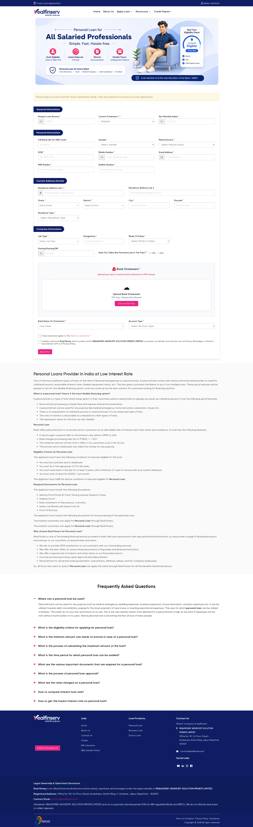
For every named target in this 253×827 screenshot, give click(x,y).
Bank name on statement (52, 321)
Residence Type (46, 213)
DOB (41, 152)
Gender (103, 139)
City (131, 200)
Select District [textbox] (92, 205)
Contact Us (86, 735)
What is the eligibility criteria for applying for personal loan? (76, 627)
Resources (142, 11)
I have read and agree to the (66, 335)
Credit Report (162, 11)
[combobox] (58, 205)
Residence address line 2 (141, 188)
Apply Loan (123, 11)
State (42, 200)
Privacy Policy (201, 818)
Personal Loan (135, 725)
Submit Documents (47, 748)
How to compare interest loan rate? (61, 692)
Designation (90, 236)
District (87, 200)
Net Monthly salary (169, 116)
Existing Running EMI (48, 248)
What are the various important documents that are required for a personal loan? (90, 664)
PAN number (45, 164)
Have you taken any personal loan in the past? (123, 252)
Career (84, 740)
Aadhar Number (107, 164)
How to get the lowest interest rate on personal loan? (72, 701)
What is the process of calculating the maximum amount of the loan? (82, 646)
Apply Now (45, 352)
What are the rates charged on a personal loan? (69, 682)
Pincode (179, 200)
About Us (108, 11)
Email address (166, 152)
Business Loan (136, 730)
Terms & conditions (80, 336)
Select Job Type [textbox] (47, 241)
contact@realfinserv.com (64, 799)
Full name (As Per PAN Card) (52, 139)
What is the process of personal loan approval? (68, 673)
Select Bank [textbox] (45, 326)
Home (96, 11)
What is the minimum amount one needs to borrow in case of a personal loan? (88, 636)
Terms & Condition (185, 818)
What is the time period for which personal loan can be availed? (78, 655)
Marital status (167, 139)
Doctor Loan (135, 735)
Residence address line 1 (51, 188)
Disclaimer (214, 818)
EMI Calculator (88, 745)
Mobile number (107, 152)
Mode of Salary (137, 236)
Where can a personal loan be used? (61, 598)
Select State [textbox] (45, 205)
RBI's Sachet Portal (90, 750)
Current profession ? (109, 116)
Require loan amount (49, 116)
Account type (136, 321)
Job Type (43, 236)
